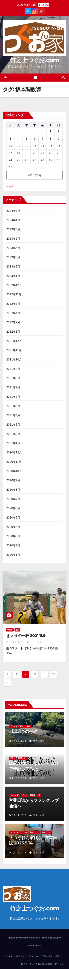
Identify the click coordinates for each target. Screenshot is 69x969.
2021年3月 (13, 424)
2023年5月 (13, 238)
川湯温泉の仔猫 (23, 731)
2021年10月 (14, 359)
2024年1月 (13, 220)
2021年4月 (13, 415)
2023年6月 (13, 229)
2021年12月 (14, 340)
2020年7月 (13, 498)
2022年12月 (14, 285)
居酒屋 (32, 795)
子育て (21, 726)
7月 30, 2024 (19, 741)
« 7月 (9, 186)
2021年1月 (13, 443)
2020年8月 (13, 489)
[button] (63, 77)
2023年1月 (13, 275)
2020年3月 (13, 536)
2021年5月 (13, 406)
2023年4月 (13, 247)
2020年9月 (13, 480)
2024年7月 (13, 210)
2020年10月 (14, 471)
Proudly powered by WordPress (24, 937)
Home (9, 956)
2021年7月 (13, 387)
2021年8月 (13, 378)
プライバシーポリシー (52, 956)
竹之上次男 (36, 642)
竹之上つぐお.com (34, 60)
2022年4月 (13, 313)
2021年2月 (13, 433)
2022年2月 (13, 322)
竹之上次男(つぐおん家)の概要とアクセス (42, 964)
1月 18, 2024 (19, 778)
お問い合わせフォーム (26, 956)
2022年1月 (13, 331)
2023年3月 (13, 257)
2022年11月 (14, 294)
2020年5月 (13, 517)
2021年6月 (13, 396)
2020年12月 (14, 452)
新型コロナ (22, 758)
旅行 (28, 726)
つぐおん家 (14, 795)
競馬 (17, 630)
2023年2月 (13, 266)
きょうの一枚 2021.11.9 (25, 635)
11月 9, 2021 (16, 642)
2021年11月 (14, 350)
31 (53, 674)
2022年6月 (13, 303)
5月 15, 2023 (19, 852)
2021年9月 (13, 368)
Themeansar (34, 945)
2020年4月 (13, 526)
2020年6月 (13, 508)
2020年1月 (13, 554)
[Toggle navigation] (35, 77)
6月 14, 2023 (19, 815)
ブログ (10, 630)
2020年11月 (14, 461)
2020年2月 (13, 545)
